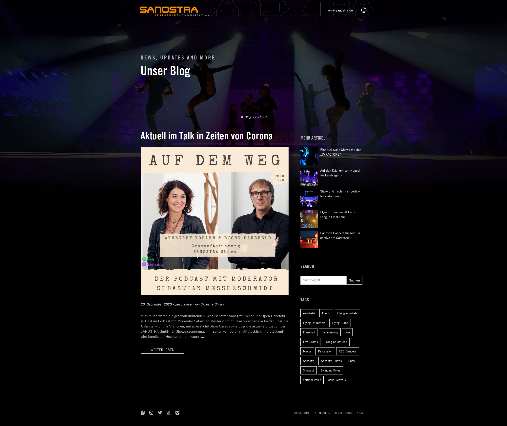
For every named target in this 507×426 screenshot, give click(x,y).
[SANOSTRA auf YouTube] (169, 413)
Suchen (354, 280)
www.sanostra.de (340, 10)
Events (326, 313)
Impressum (301, 413)
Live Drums (310, 342)
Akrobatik (309, 313)
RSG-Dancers (347, 351)
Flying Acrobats (347, 313)
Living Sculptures (335, 342)
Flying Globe (340, 323)
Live (347, 332)
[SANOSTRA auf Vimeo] (177, 413)
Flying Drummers (314, 323)
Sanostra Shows (331, 361)
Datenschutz (321, 413)
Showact (308, 370)
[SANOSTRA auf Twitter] (160, 413)
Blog (247, 117)
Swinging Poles (330, 370)
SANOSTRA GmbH (355, 413)
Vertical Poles (312, 380)
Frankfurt (309, 332)
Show (351, 361)
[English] (365, 10)
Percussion (325, 351)
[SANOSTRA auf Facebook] (143, 413)
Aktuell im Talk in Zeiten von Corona (207, 136)
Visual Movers (337, 380)
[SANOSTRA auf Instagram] (151, 413)
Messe (307, 351)
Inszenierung (329, 332)
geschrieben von (199, 304)
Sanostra (308, 361)
